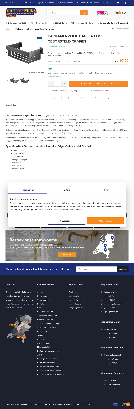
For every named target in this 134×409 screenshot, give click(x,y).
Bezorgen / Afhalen (45, 312)
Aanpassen (65, 221)
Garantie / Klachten (45, 319)
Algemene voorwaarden (47, 327)
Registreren (74, 292)
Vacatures (41, 335)
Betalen (40, 308)
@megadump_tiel (111, 312)
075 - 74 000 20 (110, 363)
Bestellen (41, 304)
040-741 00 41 (110, 388)
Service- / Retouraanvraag (48, 323)
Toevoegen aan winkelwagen (100, 83)
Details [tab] (67, 190)
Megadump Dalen (110, 321)
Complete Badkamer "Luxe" (48, 367)
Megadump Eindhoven (113, 372)
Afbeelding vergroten (37, 73)
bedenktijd (40, 23)
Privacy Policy (43, 331)
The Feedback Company (82, 404)
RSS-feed (23, 404)
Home (7, 29)
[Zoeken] (84, 12)
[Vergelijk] (118, 3)
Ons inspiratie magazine (47, 359)
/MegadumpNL (110, 308)
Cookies (40, 339)
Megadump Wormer (112, 347)
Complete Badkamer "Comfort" (49, 370)
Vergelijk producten (77, 308)
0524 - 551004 (110, 337)
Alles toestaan (105, 221)
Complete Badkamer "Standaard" (50, 374)
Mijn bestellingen (76, 296)
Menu (11, 2)
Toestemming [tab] (27, 190)
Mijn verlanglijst (75, 304)
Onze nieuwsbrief (44, 343)
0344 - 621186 (29, 3)
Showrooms (42, 296)
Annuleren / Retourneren (47, 316)
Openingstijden (43, 300)
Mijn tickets (73, 300)
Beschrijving (10, 105)
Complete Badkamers (46, 363)
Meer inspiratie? (43, 347)
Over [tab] (106, 190)
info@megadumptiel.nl (113, 304)
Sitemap (32, 404)
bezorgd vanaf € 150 (17, 23)
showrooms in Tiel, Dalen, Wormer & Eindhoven (74, 23)
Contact (40, 292)
